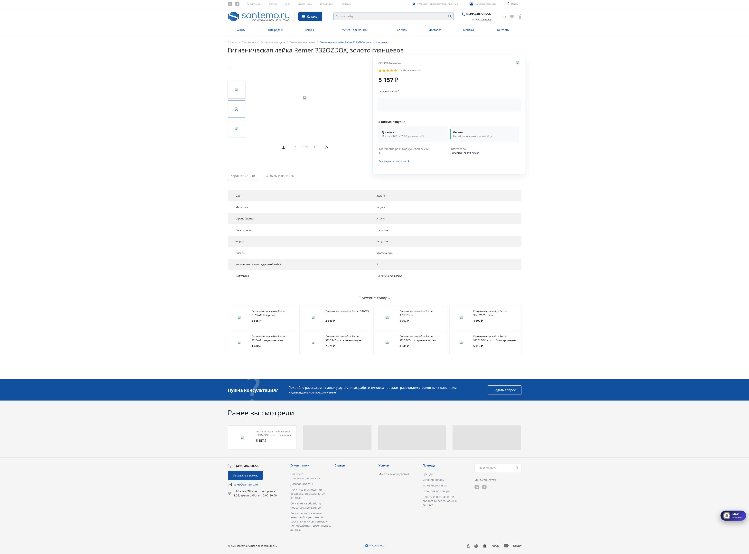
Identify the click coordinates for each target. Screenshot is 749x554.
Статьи (339, 465)
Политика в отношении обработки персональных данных (307, 494)
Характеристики (243, 176)
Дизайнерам (305, 3)
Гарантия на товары (436, 491)
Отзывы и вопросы (280, 176)
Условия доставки (435, 485)
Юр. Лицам (326, 3)
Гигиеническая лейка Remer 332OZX (347, 311)
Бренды (428, 474)
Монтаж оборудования (394, 474)
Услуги (273, 3)
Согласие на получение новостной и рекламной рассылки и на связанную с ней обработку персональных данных (310, 521)
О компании (254, 3)
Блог (287, 3)
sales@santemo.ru (485, 3)
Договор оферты (301, 484)
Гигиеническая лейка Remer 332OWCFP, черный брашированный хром (269, 315)
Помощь (346, 3)
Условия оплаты (434, 480)
